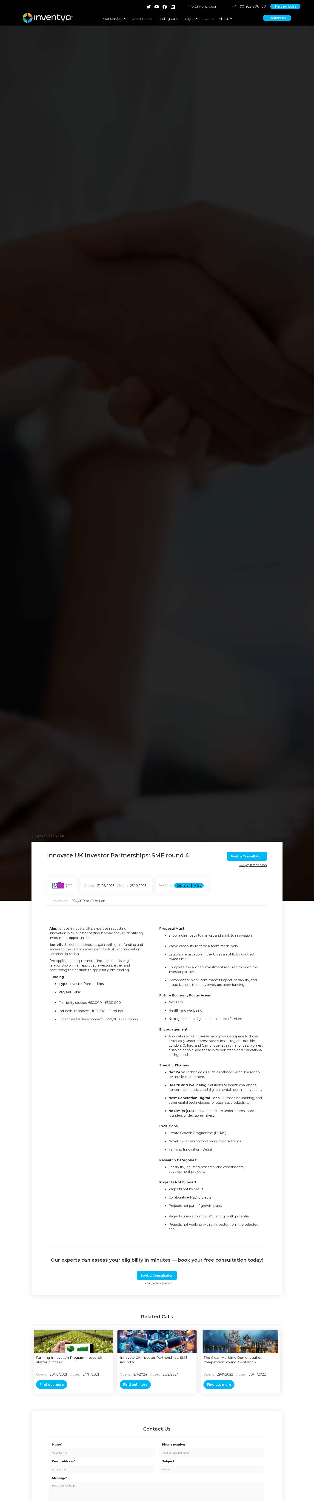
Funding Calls (167, 19)
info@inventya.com (203, 6)
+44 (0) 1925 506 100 (253, 865)
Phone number (174, 1444)
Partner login (285, 6)
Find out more (52, 1384)
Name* (57, 1444)
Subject (168, 1461)
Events (208, 19)
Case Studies (141, 19)
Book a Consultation (247, 856)
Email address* (63, 1461)
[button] (115, 18)
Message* (59, 1478)
